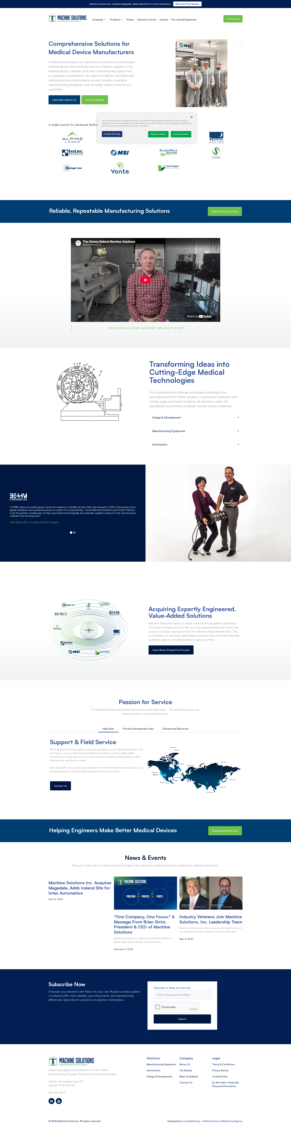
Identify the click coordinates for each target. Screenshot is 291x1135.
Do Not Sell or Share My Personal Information (225, 1084)
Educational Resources (225, 830)
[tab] (108, 728)
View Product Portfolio (225, 211)
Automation (153, 1070)
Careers (163, 19)
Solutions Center (146, 19)
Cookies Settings (112, 134)
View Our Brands (94, 99)
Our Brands (185, 1070)
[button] (99, 19)
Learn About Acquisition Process (171, 649)
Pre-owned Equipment (184, 19)
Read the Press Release (187, 4)
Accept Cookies (181, 134)
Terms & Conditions (223, 1064)
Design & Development (159, 1076)
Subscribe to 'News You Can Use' (172, 987)
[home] (67, 18)
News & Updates (188, 1076)
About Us (184, 1064)
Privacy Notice (220, 1070)
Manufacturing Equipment (161, 1064)
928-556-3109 (56, 1092)
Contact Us (232, 18)
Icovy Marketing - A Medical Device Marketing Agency (212, 1121)
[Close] (191, 117)
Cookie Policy (220, 1076)
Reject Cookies (158, 134)
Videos (130, 19)
